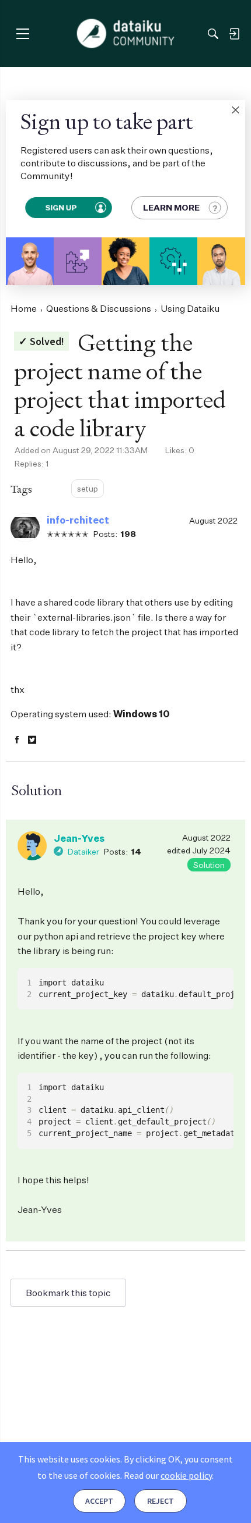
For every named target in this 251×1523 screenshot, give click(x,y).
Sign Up (60, 207)
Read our (168, 1475)
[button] (235, 110)
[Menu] (22, 33)
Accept (99, 1501)
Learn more (171, 207)
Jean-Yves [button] (79, 838)
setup (87, 488)
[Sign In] (234, 34)
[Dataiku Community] (126, 34)
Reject (160, 1501)
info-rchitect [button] (78, 520)
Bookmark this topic (68, 1292)
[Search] (213, 34)
